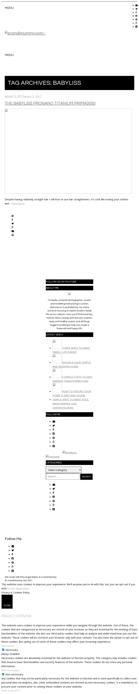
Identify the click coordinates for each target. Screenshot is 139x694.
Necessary (11, 649)
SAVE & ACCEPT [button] (10, 690)
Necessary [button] (7, 645)
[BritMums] (70, 452)
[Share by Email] (13, 231)
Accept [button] (11, 588)
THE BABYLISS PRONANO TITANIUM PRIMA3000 (50, 103)
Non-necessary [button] (10, 670)
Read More (18, 203)
